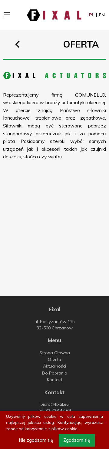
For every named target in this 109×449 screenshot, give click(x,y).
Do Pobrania (54, 373)
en (102, 15)
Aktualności (54, 366)
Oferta (54, 359)
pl (91, 15)
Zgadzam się (76, 440)
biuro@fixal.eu (55, 404)
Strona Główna (54, 352)
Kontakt (54, 379)
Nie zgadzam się (36, 440)
